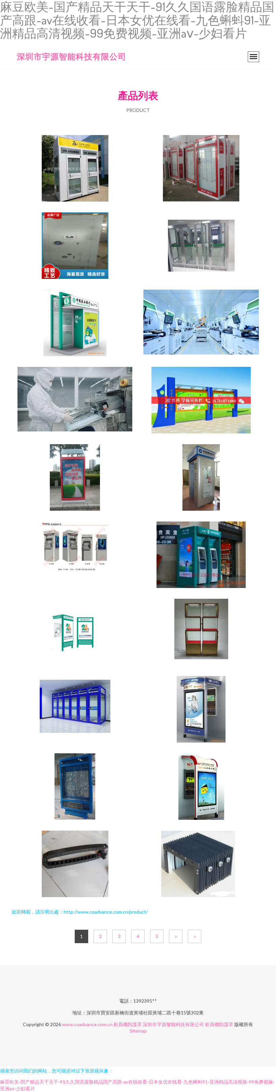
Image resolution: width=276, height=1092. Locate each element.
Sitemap (138, 1031)
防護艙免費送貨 (75, 246)
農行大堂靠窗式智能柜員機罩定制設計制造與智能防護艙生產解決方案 (201, 555)
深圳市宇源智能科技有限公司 (71, 56)
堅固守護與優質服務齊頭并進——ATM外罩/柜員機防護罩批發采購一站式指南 (201, 710)
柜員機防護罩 (127, 1024)
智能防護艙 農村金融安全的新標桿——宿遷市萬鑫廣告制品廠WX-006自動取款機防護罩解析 (201, 787)
